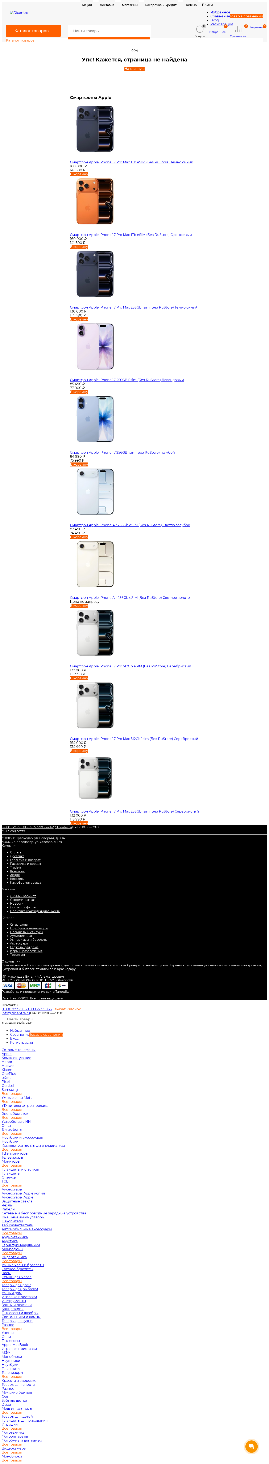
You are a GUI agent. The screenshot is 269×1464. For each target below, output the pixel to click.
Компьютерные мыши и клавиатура (33, 1145)
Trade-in (16, 867)
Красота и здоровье (19, 1381)
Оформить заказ (22, 900)
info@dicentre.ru (59, 827)
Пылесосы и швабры (20, 1313)
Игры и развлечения (26, 951)
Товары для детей (17, 1416)
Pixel (6, 1082)
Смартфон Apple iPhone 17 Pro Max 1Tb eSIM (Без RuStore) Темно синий (131, 162)
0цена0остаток (15, 1114)
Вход (214, 20)
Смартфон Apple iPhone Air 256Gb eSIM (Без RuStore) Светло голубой (130, 525)
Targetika (62, 992)
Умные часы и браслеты (28, 940)
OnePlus (9, 1074)
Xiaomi (7, 1070)
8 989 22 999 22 (35, 827)
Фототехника (13, 1432)
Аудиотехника (21, 936)
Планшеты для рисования (25, 1420)
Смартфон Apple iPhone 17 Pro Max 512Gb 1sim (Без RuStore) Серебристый (134, 739)
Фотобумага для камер (22, 1440)
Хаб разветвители (17, 1225)
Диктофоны (12, 1130)
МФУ (6, 1353)
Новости (17, 903)
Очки (6, 1126)
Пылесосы (11, 1341)
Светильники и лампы (21, 1317)
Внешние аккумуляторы (23, 1217)
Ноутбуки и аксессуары (22, 1138)
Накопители (12, 1221)
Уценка (8, 1333)
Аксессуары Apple (17, 1197)
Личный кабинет (23, 896)
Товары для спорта (18, 1385)
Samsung (10, 1090)
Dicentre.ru (10, 998)
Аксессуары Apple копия (23, 1193)
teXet (6, 1078)
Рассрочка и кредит (25, 864)
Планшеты (11, 1173)
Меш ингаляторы (17, 1409)
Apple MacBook (15, 1345)
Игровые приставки (19, 1297)
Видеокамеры (14, 1448)
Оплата (15, 852)
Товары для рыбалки (20, 1289)
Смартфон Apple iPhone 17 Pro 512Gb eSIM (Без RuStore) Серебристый (130, 666)
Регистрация (221, 24)
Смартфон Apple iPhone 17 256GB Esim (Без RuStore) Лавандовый (127, 380)
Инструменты (14, 1301)
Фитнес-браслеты (17, 1269)
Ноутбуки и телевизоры (29, 928)
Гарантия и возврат (25, 860)
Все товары (12, 1094)
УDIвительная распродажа (25, 1106)
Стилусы (9, 1177)
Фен (5, 1397)
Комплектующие (16, 1058)
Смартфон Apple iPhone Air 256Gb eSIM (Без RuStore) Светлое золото (130, 598)
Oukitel (8, 1086)
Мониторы (11, 1161)
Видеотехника (14, 1257)
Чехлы (7, 1205)
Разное (8, 1325)
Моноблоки (12, 1357)
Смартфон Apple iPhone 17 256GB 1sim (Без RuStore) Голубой (122, 453)
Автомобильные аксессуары (27, 1229)
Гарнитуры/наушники (21, 1245)
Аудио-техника (15, 1237)
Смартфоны (19, 924)
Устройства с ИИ (16, 1122)
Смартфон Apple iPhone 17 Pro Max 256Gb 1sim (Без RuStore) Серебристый (134, 811)
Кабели (8, 1209)
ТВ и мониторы (15, 1153)
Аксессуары (19, 943)
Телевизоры (12, 1157)
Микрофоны (12, 1249)
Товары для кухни (17, 1321)
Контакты (17, 871)
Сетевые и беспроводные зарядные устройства (44, 1213)
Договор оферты (23, 907)
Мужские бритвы (17, 1393)
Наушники (11, 1361)
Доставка (17, 856)
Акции (15, 875)
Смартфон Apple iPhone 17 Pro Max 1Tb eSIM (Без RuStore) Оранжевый (131, 235)
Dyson (7, 1405)
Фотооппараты (15, 1436)
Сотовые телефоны (19, 1050)
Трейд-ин (17, 955)
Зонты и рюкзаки (17, 1305)
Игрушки (10, 1424)
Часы (6, 1273)
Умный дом (12, 1293)
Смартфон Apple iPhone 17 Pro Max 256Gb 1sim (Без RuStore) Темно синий (134, 307)
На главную (134, 69)
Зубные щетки (14, 1401)
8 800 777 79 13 (13, 827)
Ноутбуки (10, 1142)
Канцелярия (13, 1309)
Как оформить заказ (25, 882)
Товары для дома (16, 1285)
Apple (7, 1054)
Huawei (8, 1066)
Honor (7, 1062)
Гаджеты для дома (24, 947)
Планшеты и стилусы (26, 932)
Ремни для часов (17, 1277)
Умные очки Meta (17, 1098)
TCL (5, 1181)
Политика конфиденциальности (35, 911)
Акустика (10, 1241)
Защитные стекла (17, 1201)
